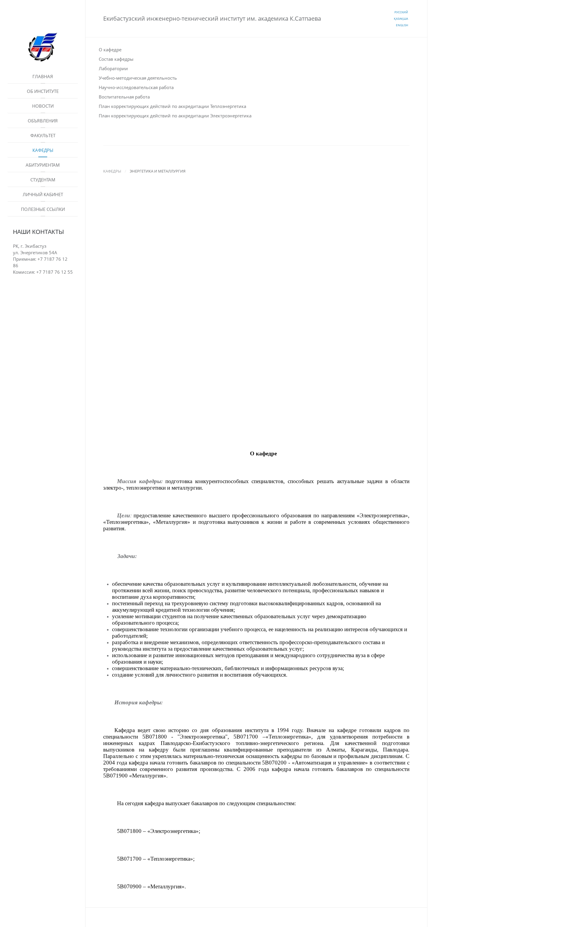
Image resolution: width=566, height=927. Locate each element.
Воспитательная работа (124, 97)
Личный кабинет (43, 194)
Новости (43, 106)
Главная (42, 76)
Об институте (43, 91)
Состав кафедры (116, 59)
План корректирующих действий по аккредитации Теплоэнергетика (172, 106)
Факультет (42, 135)
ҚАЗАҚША (401, 19)
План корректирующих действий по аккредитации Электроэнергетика (175, 116)
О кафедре (110, 49)
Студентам (42, 180)
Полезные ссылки (43, 209)
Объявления (43, 121)
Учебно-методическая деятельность (138, 78)
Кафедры (42, 150)
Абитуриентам (43, 165)
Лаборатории (113, 68)
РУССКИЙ (401, 12)
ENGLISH (402, 25)
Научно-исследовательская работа (136, 87)
